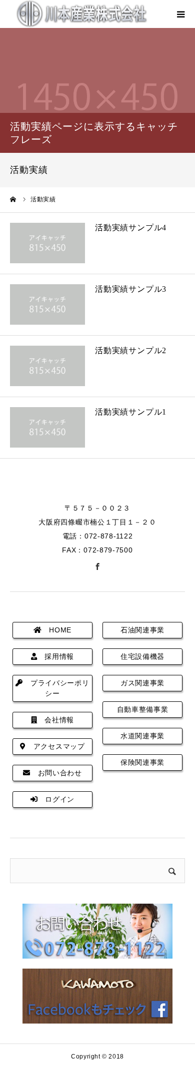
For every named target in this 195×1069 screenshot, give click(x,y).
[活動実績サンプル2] (47, 366)
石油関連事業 (142, 630)
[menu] (181, 14)
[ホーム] (13, 199)
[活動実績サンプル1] (47, 427)
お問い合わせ (56, 773)
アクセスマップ (55, 746)
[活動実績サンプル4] (47, 243)
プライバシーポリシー (56, 688)
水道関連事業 (142, 736)
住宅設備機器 (142, 656)
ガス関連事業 (142, 683)
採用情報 (56, 656)
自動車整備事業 (142, 709)
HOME (57, 630)
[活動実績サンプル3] (47, 304)
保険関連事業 (142, 762)
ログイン (56, 799)
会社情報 (56, 720)
